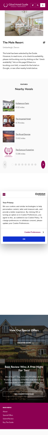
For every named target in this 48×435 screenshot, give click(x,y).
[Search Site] (37, 5)
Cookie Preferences (32, 232)
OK (24, 239)
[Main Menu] (42, 5)
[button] (37, 5)
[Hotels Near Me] (32, 5)
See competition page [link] (24, 394)
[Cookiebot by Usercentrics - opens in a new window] (35, 194)
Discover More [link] (24, 343)
